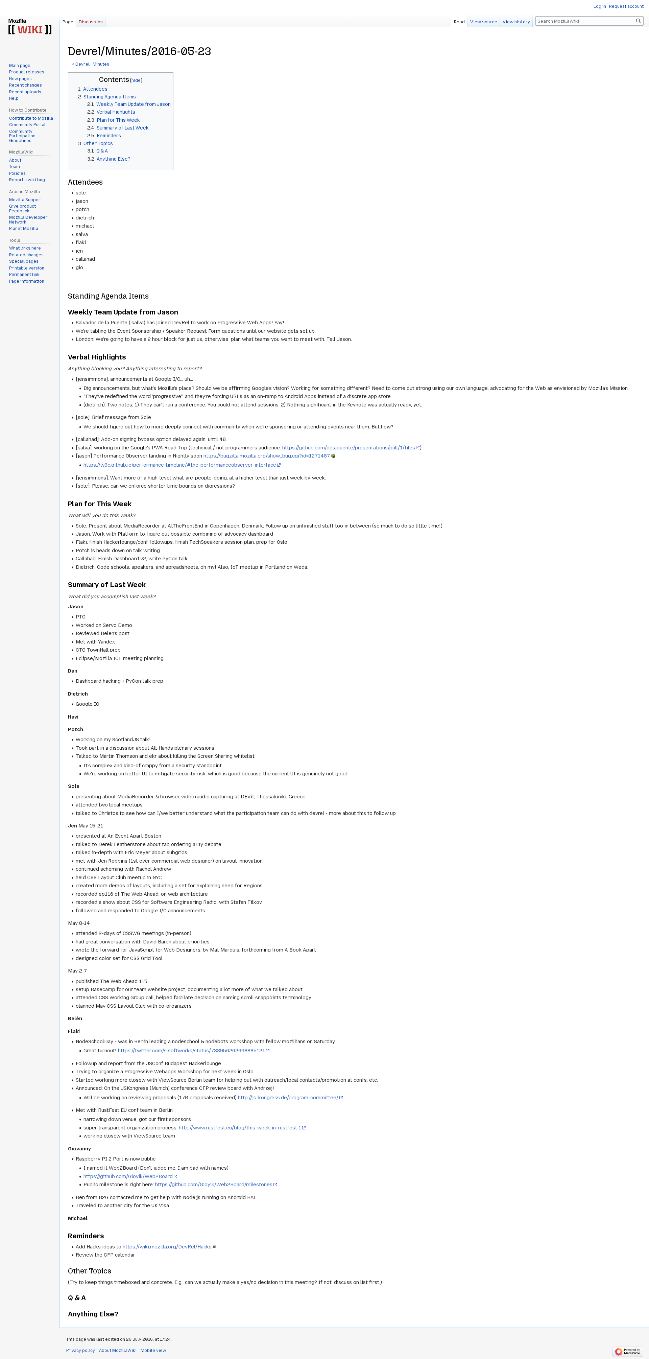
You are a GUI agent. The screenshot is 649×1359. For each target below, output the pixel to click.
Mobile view (153, 1350)
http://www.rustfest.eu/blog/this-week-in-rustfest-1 (240, 1128)
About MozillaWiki (118, 1350)
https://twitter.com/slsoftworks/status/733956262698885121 (191, 1051)
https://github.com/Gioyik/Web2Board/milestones (213, 1184)
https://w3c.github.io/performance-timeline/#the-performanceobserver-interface (179, 465)
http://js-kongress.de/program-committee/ (288, 1098)
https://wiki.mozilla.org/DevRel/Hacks (167, 1247)
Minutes (101, 64)
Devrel (82, 64)
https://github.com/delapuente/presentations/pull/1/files (348, 448)
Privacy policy (80, 1350)
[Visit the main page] (30, 27)
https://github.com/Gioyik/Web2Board (128, 1176)
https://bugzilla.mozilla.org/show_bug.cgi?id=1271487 (266, 456)
